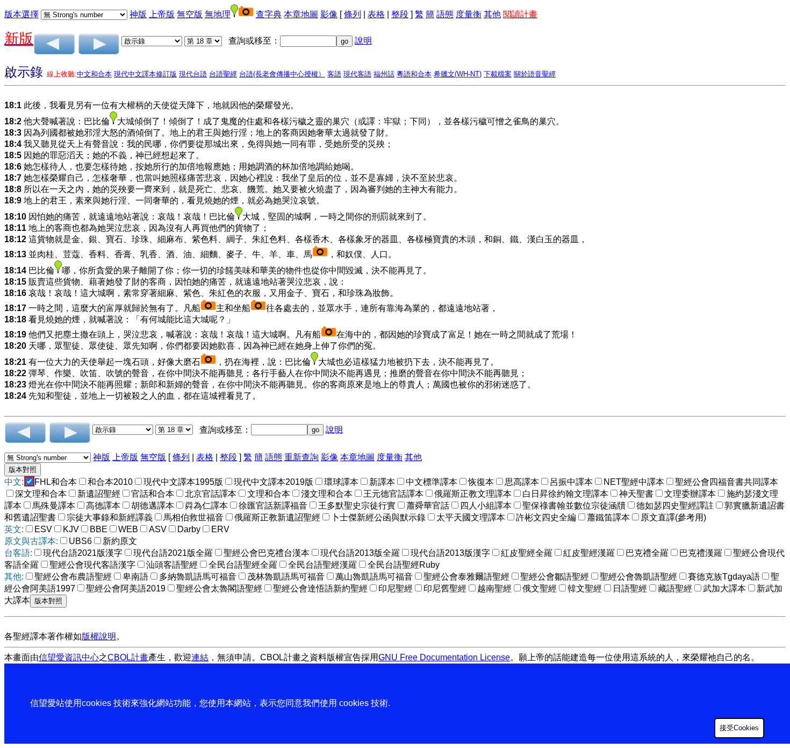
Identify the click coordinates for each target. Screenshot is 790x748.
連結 (200, 657)
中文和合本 (94, 74)
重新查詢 (301, 457)
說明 (363, 40)
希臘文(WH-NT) (458, 74)
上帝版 (162, 14)
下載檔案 (498, 74)
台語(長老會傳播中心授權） (282, 74)
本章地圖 (301, 14)
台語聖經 (223, 74)
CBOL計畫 (127, 657)
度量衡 (469, 14)
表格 (376, 14)
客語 (334, 74)
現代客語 (357, 74)
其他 (492, 14)
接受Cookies (739, 728)
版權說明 (99, 636)
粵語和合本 (414, 74)
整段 (399, 14)
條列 (352, 14)
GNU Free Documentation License (444, 657)
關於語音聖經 (535, 74)
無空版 (190, 14)
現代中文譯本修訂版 (145, 74)
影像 (328, 14)
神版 (138, 14)
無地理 (218, 14)
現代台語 (193, 74)
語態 (445, 14)
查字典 (269, 14)
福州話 (384, 74)
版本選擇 (21, 14)
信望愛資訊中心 (69, 657)
